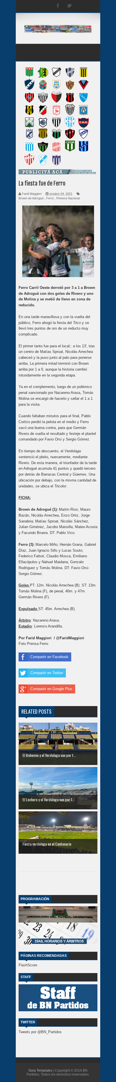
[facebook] (58, 6)
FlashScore (28, 965)
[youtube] (91, 6)
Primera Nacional (68, 198)
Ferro (50, 198)
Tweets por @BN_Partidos (40, 1032)
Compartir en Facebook (49, 657)
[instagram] (80, 6)
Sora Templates (40, 1070)
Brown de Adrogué (31, 198)
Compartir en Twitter (46, 673)
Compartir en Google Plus (51, 689)
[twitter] (69, 6)
